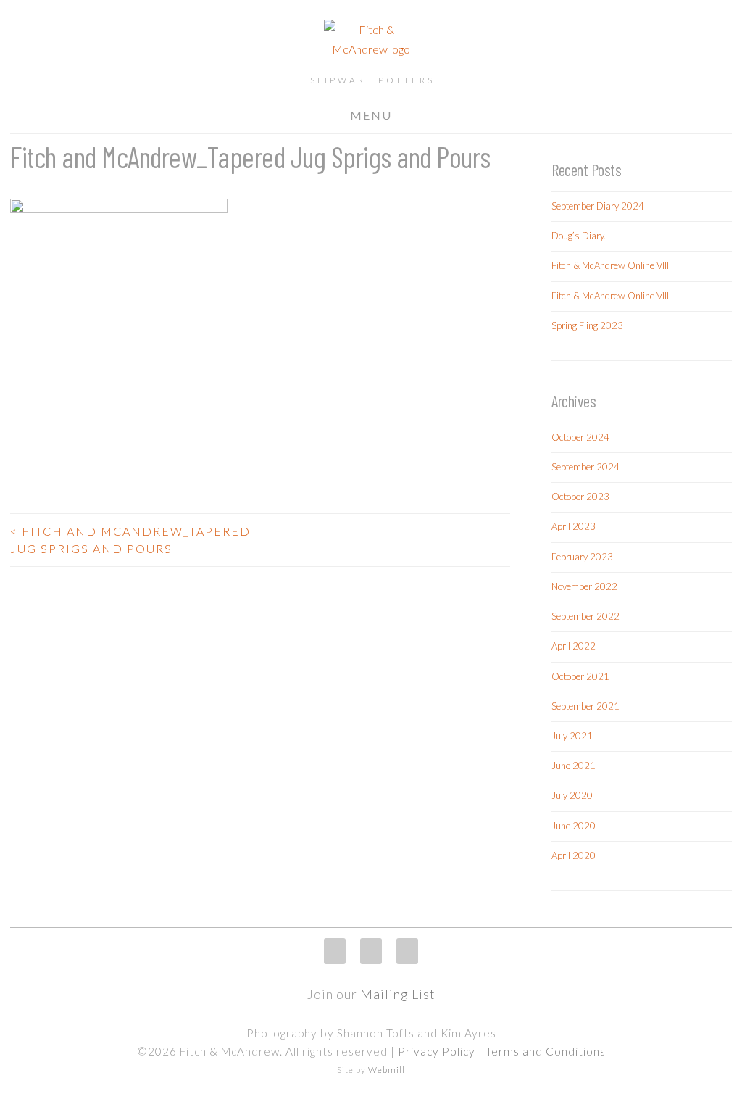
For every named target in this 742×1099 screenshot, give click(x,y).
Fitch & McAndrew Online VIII (610, 265)
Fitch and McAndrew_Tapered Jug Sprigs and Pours (130, 539)
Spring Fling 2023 (587, 325)
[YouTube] (407, 951)
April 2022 (573, 646)
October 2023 (580, 496)
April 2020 (573, 855)
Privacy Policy (436, 1051)
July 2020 (572, 795)
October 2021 (580, 676)
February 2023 (582, 557)
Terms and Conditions (545, 1051)
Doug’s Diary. (578, 235)
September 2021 (585, 706)
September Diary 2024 (597, 206)
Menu (371, 115)
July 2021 (572, 736)
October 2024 (580, 437)
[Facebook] (371, 951)
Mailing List (397, 994)
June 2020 (573, 825)
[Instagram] (334, 951)
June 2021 (573, 765)
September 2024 (585, 467)
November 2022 (584, 586)
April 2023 (573, 526)
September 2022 (585, 616)
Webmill (386, 1069)
